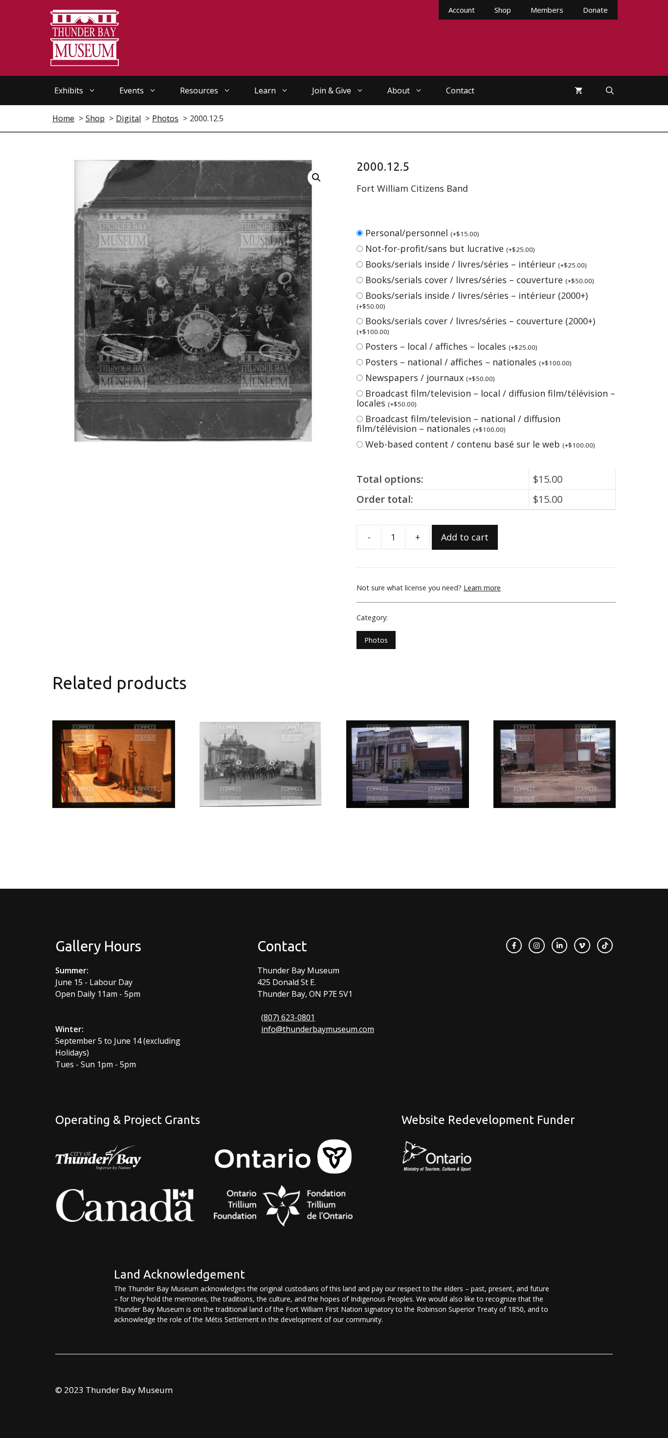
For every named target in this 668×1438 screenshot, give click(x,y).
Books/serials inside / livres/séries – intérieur (476, 264)
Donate (595, 10)
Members (547, 10)
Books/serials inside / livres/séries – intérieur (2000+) (472, 300)
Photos (376, 640)
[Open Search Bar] (609, 90)
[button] (316, 177)
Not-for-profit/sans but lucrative (450, 248)
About (398, 90)
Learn (265, 90)
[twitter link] (582, 945)
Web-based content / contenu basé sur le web (480, 444)
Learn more (482, 587)
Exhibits (68, 90)
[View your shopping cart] (578, 90)
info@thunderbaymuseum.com (317, 1029)
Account (461, 10)
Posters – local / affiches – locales (451, 346)
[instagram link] (536, 945)
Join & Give (331, 90)
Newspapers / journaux (430, 377)
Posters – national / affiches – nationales (468, 362)
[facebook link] (514, 945)
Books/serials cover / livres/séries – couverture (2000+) (475, 325)
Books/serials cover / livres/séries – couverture (479, 280)
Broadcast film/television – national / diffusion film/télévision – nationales (458, 423)
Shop (502, 10)
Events (131, 90)
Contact (460, 90)
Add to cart (465, 537)
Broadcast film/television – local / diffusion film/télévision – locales (485, 398)
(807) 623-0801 (288, 1017)
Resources (199, 90)
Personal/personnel (422, 233)
